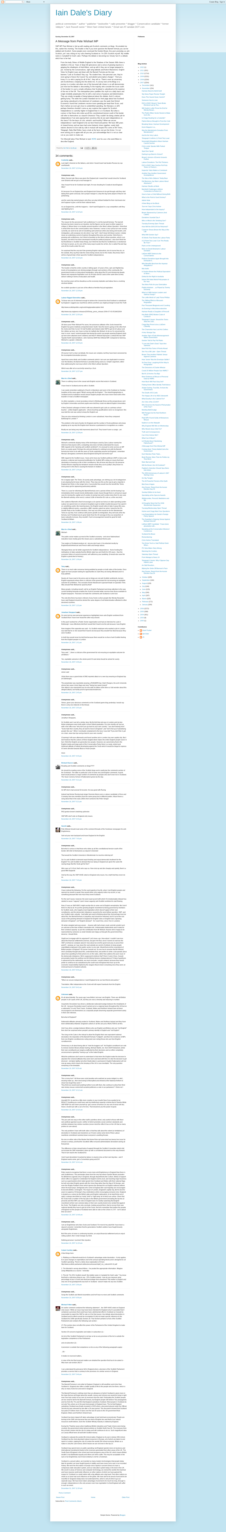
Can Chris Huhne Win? (150, 435)
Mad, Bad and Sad (148, 462)
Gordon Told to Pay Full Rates (152, 340)
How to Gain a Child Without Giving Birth (156, 194)
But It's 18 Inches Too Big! (151, 374)
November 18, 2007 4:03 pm (71, 756)
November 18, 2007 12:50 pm (72, 315)
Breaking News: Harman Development (155, 124)
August (144, 583)
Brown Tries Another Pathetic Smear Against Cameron (154, 355)
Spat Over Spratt (147, 151)
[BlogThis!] (88, 148)
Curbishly (65, 160)
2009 (142, 76)
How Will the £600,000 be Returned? (155, 227)
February (145, 602)
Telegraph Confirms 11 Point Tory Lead (155, 138)
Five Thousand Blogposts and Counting (156, 305)
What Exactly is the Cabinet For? (153, 399)
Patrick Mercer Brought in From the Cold (156, 121)
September (146, 580)
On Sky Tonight (147, 478)
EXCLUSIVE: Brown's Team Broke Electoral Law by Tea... (154, 104)
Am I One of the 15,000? (150, 402)
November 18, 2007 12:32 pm (72, 258)
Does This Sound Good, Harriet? (153, 97)
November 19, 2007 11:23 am (71, 1243)
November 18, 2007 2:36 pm (71, 662)
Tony (63, 566)
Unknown (64, 994)
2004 (142, 615)
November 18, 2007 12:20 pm (72, 212)
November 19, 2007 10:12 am (72, 1090)
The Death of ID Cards (150, 393)
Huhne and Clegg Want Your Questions (156, 511)
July (143, 586)
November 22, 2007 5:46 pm (71, 1374)
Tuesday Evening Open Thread (153, 224)
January (145, 605)
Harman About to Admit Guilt (152, 91)
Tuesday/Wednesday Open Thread (154, 508)
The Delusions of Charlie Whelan (153, 367)
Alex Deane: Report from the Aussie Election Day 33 (154, 488)
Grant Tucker (147, 630)
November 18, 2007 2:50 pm (71, 708)
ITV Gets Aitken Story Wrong (152, 548)
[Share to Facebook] (93, 148)
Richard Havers (67, 763)
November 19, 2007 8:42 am (71, 987)
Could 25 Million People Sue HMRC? (155, 371)
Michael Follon (66, 1305)
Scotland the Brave (148, 534)
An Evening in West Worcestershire (154, 309)
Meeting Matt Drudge (149, 410)
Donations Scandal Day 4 (151, 217)
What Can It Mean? (148, 438)
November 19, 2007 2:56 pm (71, 1285)
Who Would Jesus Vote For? (152, 429)
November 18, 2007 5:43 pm (71, 819)
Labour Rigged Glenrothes (71, 298)
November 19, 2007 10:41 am (72, 1162)
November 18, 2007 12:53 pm (72, 343)
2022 (142, 67)
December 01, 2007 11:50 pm (71, 1488)
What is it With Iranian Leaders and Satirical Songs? (154, 293)
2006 (142, 608)
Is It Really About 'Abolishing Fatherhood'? (152, 442)
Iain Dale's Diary (83, 12)
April (144, 595)
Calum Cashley (67, 1250)
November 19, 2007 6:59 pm (71, 1298)
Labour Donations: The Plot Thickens (155, 162)
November (146, 88)
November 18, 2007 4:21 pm (71, 780)
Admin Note (146, 200)
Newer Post (60, 1497)
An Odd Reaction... (148, 565)
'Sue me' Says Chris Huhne (151, 206)
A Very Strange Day (149, 332)
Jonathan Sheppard (68, 612)
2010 (142, 73)
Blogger (122, 1515)
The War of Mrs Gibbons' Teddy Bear (155, 178)
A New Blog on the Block (150, 203)
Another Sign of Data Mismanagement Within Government (155, 336)
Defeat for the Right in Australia (153, 276)
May (143, 592)
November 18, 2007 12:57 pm (72, 371)
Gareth (63, 826)
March (144, 599)
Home (93, 1497)
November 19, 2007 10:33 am (72, 1110)
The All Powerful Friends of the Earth (155, 481)
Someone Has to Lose (150, 100)
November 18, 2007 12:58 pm (72, 433)
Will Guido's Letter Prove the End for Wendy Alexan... (154, 109)
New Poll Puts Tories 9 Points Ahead (155, 348)
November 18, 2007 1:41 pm (71, 642)
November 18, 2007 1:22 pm (71, 605)
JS (143, 637)
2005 (142, 611)
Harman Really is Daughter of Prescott (155, 312)
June (144, 589)
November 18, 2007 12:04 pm (72, 168)
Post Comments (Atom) (73, 1501)
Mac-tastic (145, 269)
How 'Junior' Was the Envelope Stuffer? (156, 359)
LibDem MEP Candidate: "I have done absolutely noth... (155, 525)
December (146, 85)
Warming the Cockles (149, 551)
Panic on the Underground (151, 246)
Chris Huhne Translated (150, 540)
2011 (142, 70)
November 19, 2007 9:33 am (71, 1068)
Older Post (125, 1497)
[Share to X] (90, 148)
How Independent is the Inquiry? (153, 209)
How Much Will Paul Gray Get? (153, 382)
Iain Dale (145, 634)
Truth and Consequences (151, 432)
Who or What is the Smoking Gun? (154, 221)
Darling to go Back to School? (152, 154)
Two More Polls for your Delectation (154, 284)
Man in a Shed (66, 378)
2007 (142, 83)
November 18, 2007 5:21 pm (71, 802)
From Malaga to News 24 (151, 557)
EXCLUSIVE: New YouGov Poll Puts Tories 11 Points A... (154, 166)
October (145, 577)
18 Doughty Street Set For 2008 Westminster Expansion (153, 504)
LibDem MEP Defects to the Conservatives (151, 254)
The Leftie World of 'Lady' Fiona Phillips (156, 297)
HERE (94, 139)
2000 (142, 621)
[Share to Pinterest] (95, 148)
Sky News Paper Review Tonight (153, 94)
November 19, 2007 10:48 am (72, 1215)
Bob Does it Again (148, 484)
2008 (142, 80)
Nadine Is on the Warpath (151, 423)
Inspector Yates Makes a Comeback (154, 170)
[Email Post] (81, 148)
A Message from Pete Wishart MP (153, 446)
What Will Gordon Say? (150, 235)
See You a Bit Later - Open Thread (154, 352)
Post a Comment (64, 1493)
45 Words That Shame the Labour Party (156, 238)
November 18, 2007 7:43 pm (71, 839)
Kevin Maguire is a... (149, 127)
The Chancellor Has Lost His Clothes (155, 329)
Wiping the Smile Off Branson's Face (155, 568)
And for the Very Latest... (150, 135)
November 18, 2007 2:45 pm (71, 693)
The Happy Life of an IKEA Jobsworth (155, 396)
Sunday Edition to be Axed (151, 492)
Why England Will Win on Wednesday (155, 426)
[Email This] (85, 148)
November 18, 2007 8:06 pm (71, 970)
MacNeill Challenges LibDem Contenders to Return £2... (152, 190)
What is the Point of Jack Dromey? (154, 197)
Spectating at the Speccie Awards (153, 495)
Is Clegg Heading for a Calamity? (153, 118)
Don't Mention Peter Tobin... (151, 454)
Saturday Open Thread (150, 554)
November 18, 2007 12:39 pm (72, 291)
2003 (142, 618)
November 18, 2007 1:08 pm (71, 522)
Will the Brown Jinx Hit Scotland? (153, 465)
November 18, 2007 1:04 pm (71, 470)
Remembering (147, 537)
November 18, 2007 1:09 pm (71, 559)
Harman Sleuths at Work (150, 186)
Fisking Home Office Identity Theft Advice (156, 385)
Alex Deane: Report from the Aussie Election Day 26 (154, 572)
